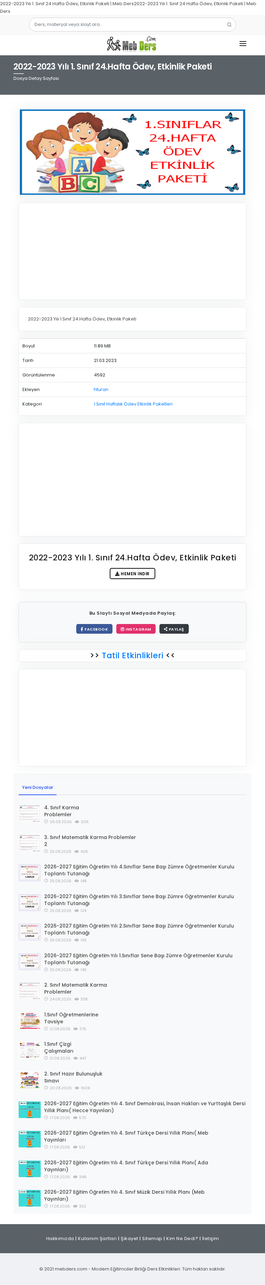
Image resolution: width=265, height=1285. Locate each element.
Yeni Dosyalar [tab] (37, 787)
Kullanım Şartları (97, 1238)
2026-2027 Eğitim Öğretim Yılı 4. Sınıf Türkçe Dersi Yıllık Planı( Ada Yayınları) (126, 1166)
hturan (101, 389)
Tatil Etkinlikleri (133, 655)
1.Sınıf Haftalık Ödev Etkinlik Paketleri (133, 404)
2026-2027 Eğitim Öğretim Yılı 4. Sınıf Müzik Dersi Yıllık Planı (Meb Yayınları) (124, 1195)
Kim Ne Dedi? (182, 1238)
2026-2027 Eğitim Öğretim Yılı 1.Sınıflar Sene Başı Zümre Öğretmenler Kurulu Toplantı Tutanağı (138, 959)
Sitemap (152, 1238)
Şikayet (129, 1238)
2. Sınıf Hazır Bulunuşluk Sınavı (73, 1077)
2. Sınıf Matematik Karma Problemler (75, 988)
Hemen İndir (135, 574)
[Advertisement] (132, 251)
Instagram (138, 629)
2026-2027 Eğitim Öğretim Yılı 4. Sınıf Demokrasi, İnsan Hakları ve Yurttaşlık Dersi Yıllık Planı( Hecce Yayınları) (144, 1107)
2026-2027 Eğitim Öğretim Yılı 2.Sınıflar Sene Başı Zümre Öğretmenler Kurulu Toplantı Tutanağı (139, 929)
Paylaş (175, 629)
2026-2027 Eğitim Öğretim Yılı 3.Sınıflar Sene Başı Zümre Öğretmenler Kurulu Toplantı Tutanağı (139, 900)
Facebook (96, 629)
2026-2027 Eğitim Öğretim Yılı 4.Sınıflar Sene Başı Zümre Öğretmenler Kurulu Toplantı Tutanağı (139, 870)
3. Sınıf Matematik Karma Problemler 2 (90, 841)
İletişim (210, 1238)
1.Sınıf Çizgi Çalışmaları (58, 1047)
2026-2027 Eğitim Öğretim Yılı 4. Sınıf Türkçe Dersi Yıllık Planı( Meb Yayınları (126, 1136)
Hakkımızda (60, 1238)
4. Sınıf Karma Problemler (61, 811)
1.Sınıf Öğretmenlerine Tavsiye (71, 1018)
